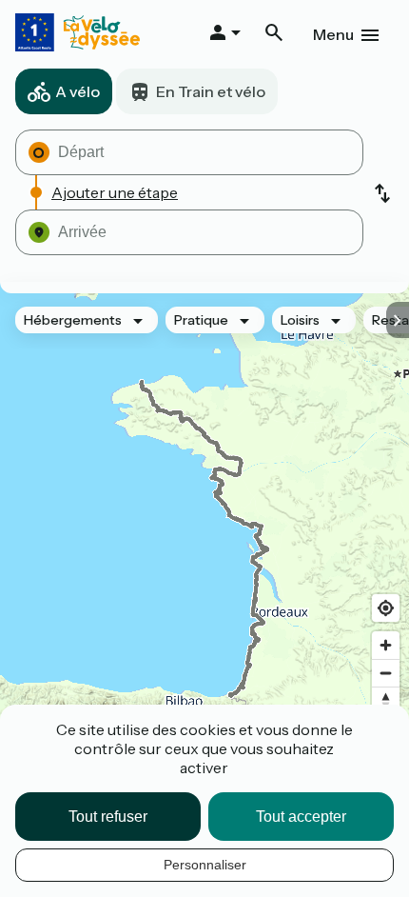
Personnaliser (205, 864)
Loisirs (300, 320)
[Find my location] (385, 608)
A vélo (77, 91)
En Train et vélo (210, 91)
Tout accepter (301, 816)
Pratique (201, 320)
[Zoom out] (385, 673)
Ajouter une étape (114, 192)
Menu (333, 34)
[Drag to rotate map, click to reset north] (385, 700)
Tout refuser (107, 816)
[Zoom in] (385, 645)
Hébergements (73, 320)
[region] (204, 539)
